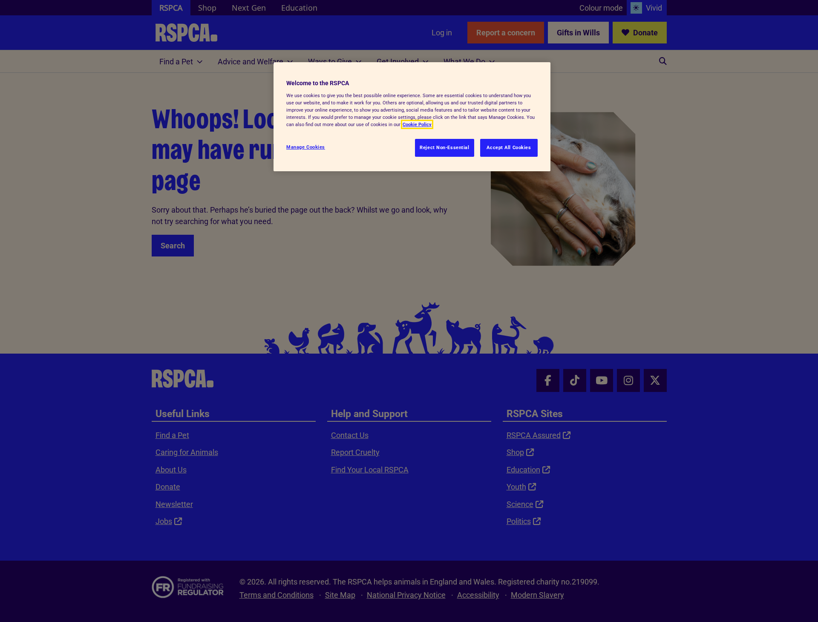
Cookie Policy (417, 124)
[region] (412, 116)
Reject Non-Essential (444, 147)
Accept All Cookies (509, 147)
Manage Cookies (305, 147)
